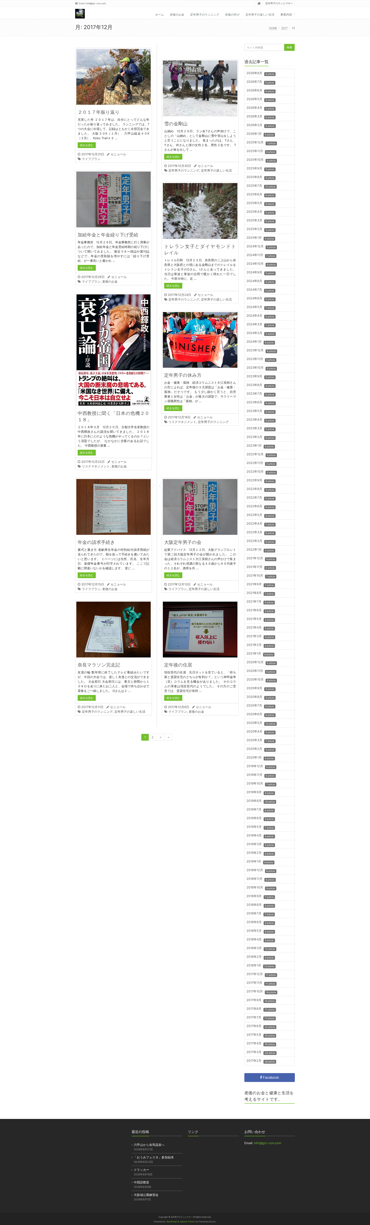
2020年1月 (260, 758)
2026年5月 (260, 99)
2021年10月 (260, 576)
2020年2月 (260, 749)
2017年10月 (261, 992)
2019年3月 (260, 844)
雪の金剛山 (176, 123)
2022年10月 (261, 472)
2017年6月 (260, 1026)
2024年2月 (260, 333)
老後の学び (232, 14)
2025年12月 (261, 143)
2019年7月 (259, 810)
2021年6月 (260, 610)
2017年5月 (260, 1035)
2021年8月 (260, 593)
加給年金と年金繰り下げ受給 (108, 235)
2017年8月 (260, 1009)
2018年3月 (260, 948)
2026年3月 (260, 117)
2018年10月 (260, 888)
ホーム (159, 14)
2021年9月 (260, 584)
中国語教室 (141, 1182)
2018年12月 (260, 870)
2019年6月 (260, 818)
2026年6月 (260, 91)
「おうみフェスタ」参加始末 (154, 1157)
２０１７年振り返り (99, 112)
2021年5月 (260, 619)
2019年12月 (260, 766)
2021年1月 (259, 654)
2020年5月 (260, 723)
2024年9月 (260, 272)
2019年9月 (260, 792)
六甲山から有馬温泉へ (149, 1145)
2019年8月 (260, 801)
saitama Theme (187, 1221)
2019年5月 (260, 827)
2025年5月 (260, 203)
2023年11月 (260, 359)
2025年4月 (260, 212)
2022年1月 (260, 550)
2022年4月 (260, 524)
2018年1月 (260, 966)
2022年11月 (260, 463)
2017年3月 (260, 1052)
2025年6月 (260, 195)
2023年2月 (260, 437)
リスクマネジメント (96, 466)
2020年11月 (260, 671)
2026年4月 (260, 108)
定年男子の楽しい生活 (260, 14)
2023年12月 (261, 350)
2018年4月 (260, 940)
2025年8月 (260, 177)
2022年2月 (260, 541)
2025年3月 (260, 221)
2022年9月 (260, 480)
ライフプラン (91, 159)
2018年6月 (260, 922)
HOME (273, 28)
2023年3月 (260, 428)
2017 (284, 28)
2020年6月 (260, 714)
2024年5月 (260, 307)
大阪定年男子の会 (182, 542)
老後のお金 (177, 14)
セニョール (118, 154)
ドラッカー (141, 1170)
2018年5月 (260, 931)
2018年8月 (260, 905)
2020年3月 (260, 740)
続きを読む (86, 145)
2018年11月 (260, 879)
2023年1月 (260, 446)
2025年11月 (260, 151)
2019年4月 (260, 836)
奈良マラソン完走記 (99, 665)
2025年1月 (260, 238)
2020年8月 (260, 697)
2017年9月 (260, 1000)
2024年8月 (260, 281)
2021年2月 (260, 645)
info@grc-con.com (96, 3)
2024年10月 (261, 264)
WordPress (171, 1221)
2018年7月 (259, 914)
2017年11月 (260, 983)
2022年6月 (260, 506)
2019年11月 (260, 775)
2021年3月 (260, 636)
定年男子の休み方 (183, 375)
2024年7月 (260, 290)
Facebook (270, 1077)
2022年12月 (261, 454)
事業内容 (286, 14)
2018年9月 (260, 896)
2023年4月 (260, 420)
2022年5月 (260, 515)
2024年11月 (260, 255)
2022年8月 (260, 489)
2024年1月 (260, 342)
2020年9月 (260, 688)
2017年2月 (260, 1061)
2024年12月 (261, 246)
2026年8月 (260, 73)
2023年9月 (260, 376)
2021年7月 (259, 602)
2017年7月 (260, 1018)
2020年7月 (260, 706)
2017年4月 (260, 1044)
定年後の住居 (178, 665)
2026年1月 (260, 134)
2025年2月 (260, 229)
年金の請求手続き (96, 542)
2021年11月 (260, 567)
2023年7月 (260, 394)
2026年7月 (260, 82)
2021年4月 (260, 628)
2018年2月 (260, 957)
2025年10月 (261, 160)
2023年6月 (260, 402)
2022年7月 (260, 498)
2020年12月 (261, 662)
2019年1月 (259, 862)
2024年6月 (260, 298)
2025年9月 (260, 169)
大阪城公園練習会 (146, 1195)
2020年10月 (261, 680)
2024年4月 (260, 316)
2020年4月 (260, 732)
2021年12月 (260, 558)
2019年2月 (260, 853)
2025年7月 (260, 186)
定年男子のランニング (204, 14)
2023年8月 (260, 385)
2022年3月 (260, 532)
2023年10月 (261, 368)
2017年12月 (261, 974)
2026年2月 (260, 125)
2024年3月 (260, 324)
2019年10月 (260, 784)
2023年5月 (260, 411)
